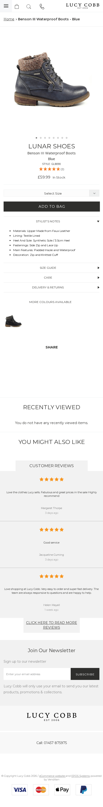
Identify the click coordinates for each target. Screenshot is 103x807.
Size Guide (48, 267)
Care (48, 277)
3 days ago (51, 513)
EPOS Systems (80, 776)
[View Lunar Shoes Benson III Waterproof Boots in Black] (13, 332)
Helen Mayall (51, 605)
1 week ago (51, 609)
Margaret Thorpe (51, 508)
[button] (94, 35)
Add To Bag (52, 206)
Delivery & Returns (48, 287)
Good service (51, 542)
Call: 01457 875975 (51, 743)
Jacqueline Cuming (51, 554)
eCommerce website (52, 776)
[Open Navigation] (6, 6)
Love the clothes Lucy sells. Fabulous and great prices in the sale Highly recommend (51, 494)
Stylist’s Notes (48, 221)
